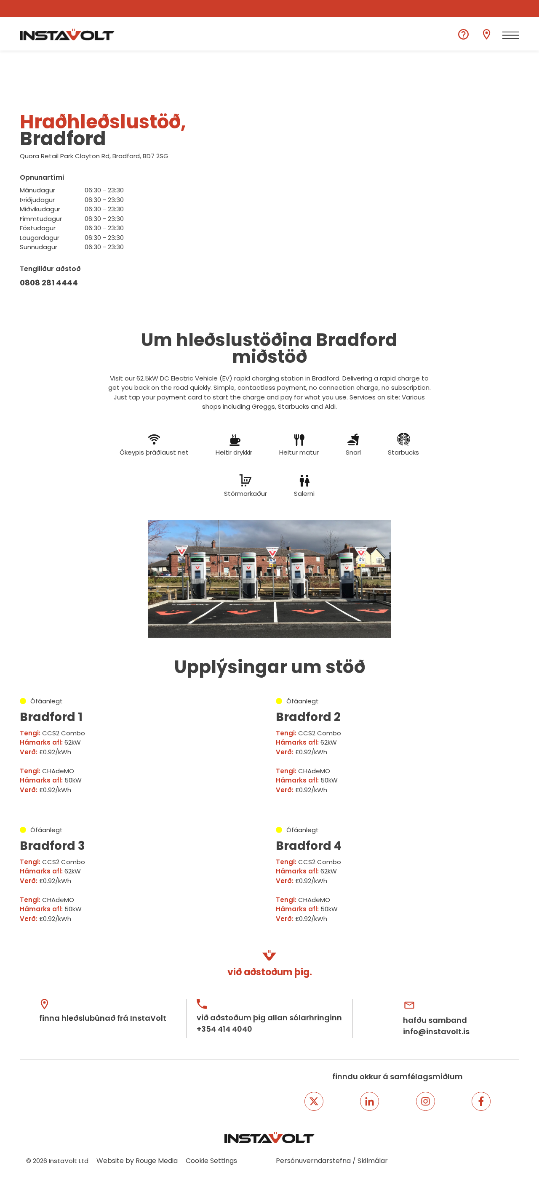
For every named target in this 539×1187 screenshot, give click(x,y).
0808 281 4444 (49, 282)
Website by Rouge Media (137, 1161)
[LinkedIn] (369, 1101)
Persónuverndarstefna (313, 1161)
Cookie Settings (211, 1161)
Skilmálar (373, 1161)
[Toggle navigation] (510, 35)
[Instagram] (425, 1101)
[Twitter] (313, 1101)
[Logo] (67, 34)
